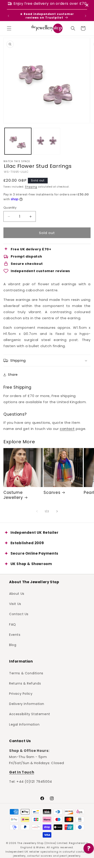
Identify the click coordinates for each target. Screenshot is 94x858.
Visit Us (15, 604)
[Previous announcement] (8, 16)
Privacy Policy (20, 693)
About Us (16, 593)
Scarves (52, 492)
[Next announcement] (86, 16)
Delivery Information (26, 704)
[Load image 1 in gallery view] (18, 141)
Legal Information (24, 724)
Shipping (31, 186)
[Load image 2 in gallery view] (47, 141)
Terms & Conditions (26, 673)
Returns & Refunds (25, 683)
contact (67, 428)
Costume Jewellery (13, 495)
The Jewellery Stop (30, 843)
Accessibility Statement (29, 714)
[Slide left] (37, 511)
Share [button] (13, 374)
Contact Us (19, 614)
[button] (9, 28)
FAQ (12, 624)
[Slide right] (57, 511)
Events (15, 634)
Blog (12, 645)
